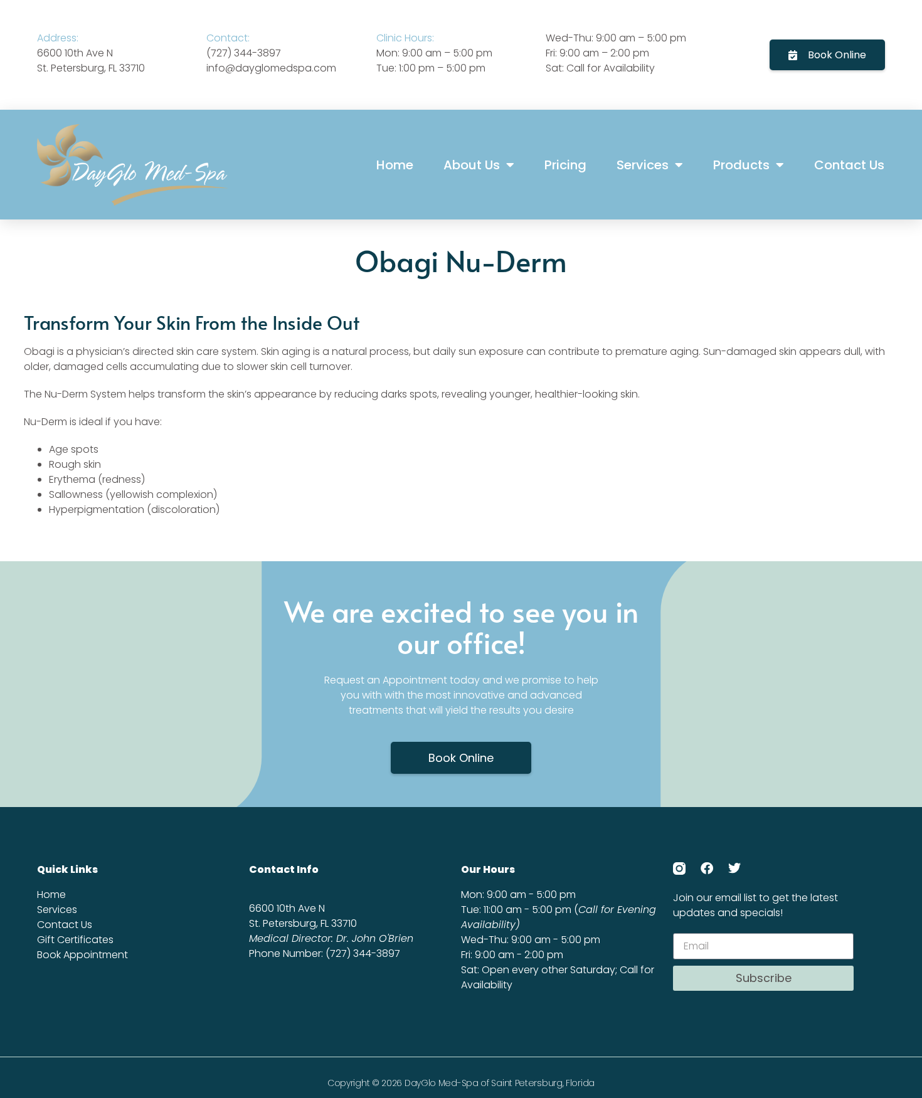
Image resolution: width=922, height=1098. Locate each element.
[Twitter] (734, 868)
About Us (471, 165)
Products (741, 165)
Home (394, 165)
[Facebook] (707, 868)
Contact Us (849, 165)
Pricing (565, 165)
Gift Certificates (75, 939)
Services (643, 165)
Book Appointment (82, 955)
